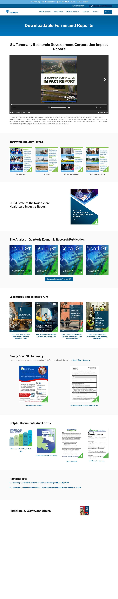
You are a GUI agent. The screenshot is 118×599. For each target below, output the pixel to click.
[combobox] (100, 6)
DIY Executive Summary (97, 461)
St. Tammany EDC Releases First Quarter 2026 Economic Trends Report (59, 2)
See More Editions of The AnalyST (59, 279)
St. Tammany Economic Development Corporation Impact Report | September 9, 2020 (45, 488)
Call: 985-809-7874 (78, 6)
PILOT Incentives (71, 461)
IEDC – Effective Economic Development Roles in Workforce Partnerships (97, 336)
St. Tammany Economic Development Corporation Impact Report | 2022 (39, 483)
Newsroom (86, 11)
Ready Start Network (81, 360)
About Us (95, 11)
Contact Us (108, 11)
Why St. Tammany (45, 11)
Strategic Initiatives (72, 11)
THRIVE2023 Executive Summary (46, 455)
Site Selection (58, 11)
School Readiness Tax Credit (33, 405)
